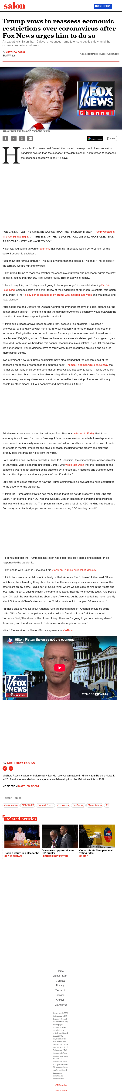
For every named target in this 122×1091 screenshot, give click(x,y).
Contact (60, 981)
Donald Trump (45, 805)
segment (45, 248)
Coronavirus (11, 805)
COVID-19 (28, 805)
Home (60, 971)
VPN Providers (61, 1085)
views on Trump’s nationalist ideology (74, 570)
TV (107, 805)
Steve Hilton (95, 805)
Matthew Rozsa (15, 52)
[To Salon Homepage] (14, 5)
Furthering (78, 805)
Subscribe (103, 6)
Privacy (60, 985)
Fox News (63, 805)
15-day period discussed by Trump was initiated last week (57, 295)
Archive (60, 1000)
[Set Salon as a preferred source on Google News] (95, 138)
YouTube (67, 630)
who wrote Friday (84, 433)
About (56, 976)
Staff (64, 976)
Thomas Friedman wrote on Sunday (87, 365)
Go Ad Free (61, 1005)
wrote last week (74, 465)
